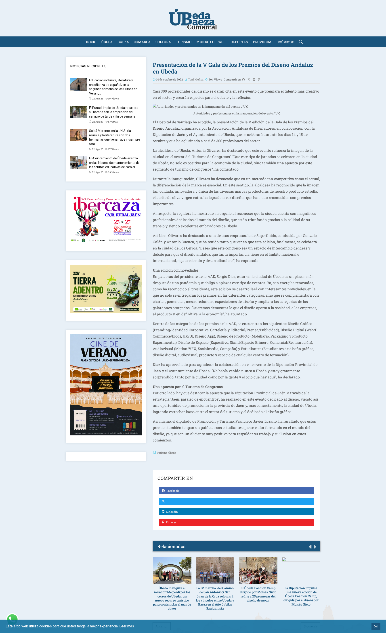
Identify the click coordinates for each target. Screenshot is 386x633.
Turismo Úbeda (166, 452)
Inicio (91, 42)
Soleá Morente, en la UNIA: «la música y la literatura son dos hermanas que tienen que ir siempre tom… (114, 137)
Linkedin (172, 511)
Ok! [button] (376, 626)
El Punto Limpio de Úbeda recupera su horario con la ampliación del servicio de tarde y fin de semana (113, 112)
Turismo (183, 42)
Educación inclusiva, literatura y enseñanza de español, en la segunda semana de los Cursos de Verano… (113, 86)
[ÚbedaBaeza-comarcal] (193, 18)
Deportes (239, 42)
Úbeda (107, 42)
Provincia (262, 42)
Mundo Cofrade (211, 42)
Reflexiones (286, 41)
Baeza (123, 42)
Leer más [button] (126, 626)
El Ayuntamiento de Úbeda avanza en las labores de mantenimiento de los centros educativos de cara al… (114, 162)
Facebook (172, 490)
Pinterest (171, 522)
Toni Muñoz (195, 79)
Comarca (142, 42)
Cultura (163, 42)
